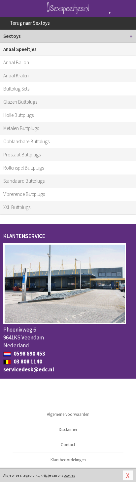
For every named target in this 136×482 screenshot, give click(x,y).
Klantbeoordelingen (68, 460)
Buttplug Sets (16, 89)
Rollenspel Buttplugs (23, 168)
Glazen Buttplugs (20, 102)
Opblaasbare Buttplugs (26, 141)
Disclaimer (68, 429)
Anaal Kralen (16, 75)
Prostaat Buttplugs (22, 154)
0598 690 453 (29, 353)
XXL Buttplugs (16, 207)
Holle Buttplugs (18, 115)
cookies (69, 475)
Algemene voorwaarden (68, 414)
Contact (68, 444)
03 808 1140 (27, 361)
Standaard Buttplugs (24, 181)
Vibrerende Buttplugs (24, 194)
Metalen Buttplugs (21, 128)
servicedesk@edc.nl (28, 369)
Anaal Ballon (16, 62)
